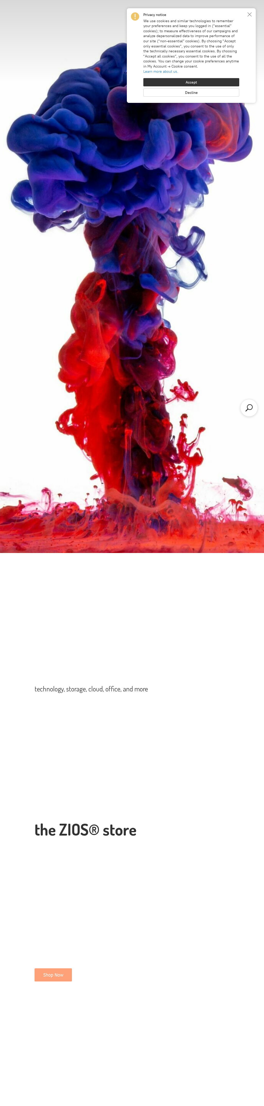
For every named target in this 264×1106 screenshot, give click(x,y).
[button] (249, 14)
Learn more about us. (160, 71)
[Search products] (249, 407)
